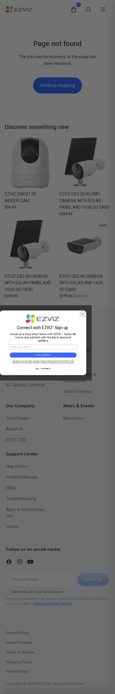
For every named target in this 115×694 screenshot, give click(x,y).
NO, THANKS (43, 369)
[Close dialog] (82, 314)
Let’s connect (43, 355)
